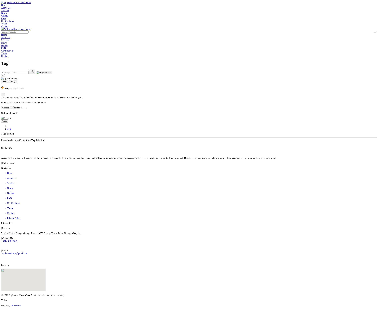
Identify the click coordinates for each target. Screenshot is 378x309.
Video (4, 23)
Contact (4, 26)
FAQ (3, 18)
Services (5, 10)
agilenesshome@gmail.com (14, 253)
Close (4, 121)
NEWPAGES (16, 305)
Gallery (4, 15)
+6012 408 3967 (9, 241)
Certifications (7, 21)
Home (4, 5)
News (4, 13)
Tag (9, 128)
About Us (5, 7)
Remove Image (9, 81)
